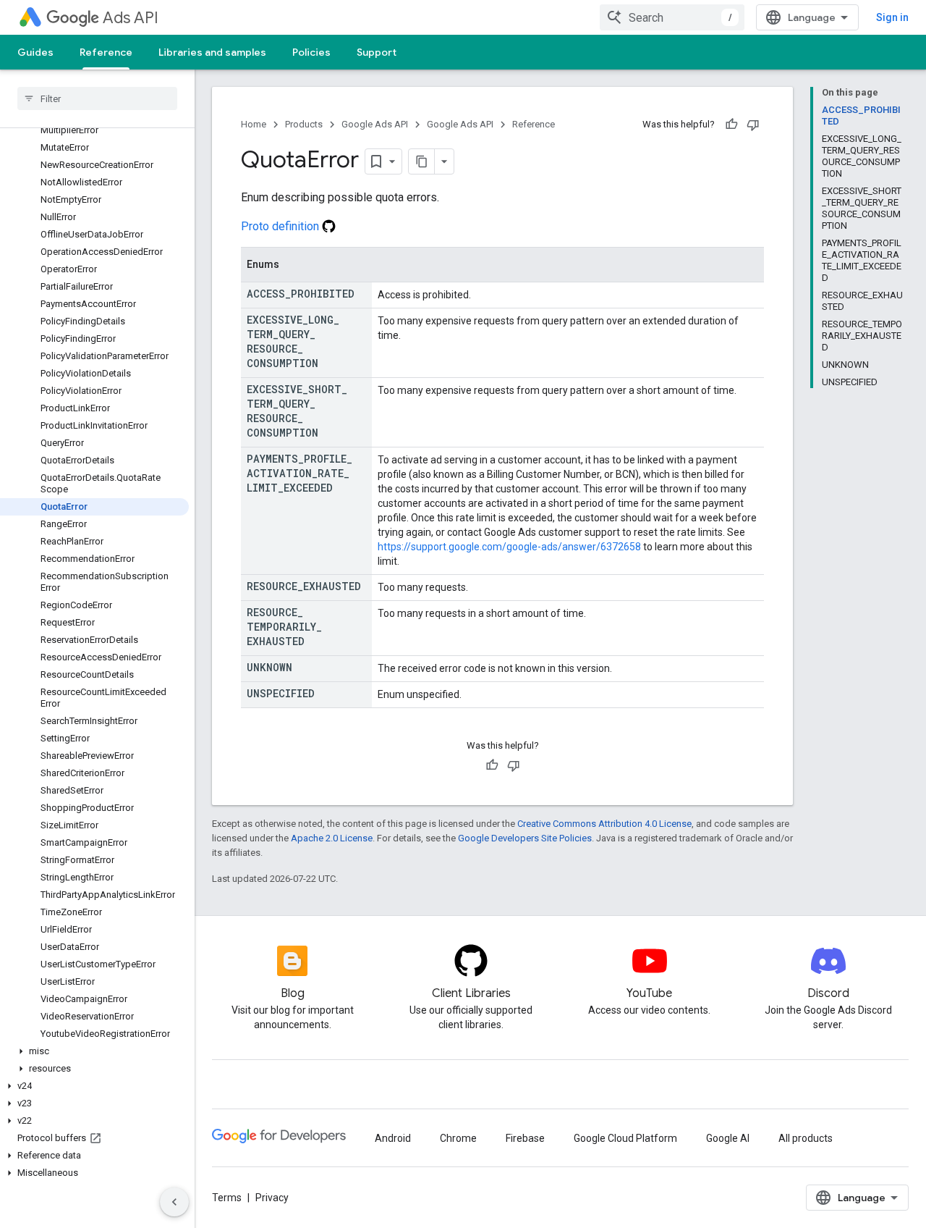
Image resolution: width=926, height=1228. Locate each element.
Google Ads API (374, 124)
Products (304, 124)
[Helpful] (731, 124)
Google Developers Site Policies (525, 838)
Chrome (458, 1138)
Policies (311, 52)
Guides (35, 52)
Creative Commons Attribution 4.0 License (604, 823)
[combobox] (672, 17)
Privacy (272, 1197)
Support (376, 52)
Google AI (727, 1138)
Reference (106, 52)
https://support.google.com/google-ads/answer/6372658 (509, 546)
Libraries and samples (212, 52)
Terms (227, 1197)
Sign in (892, 17)
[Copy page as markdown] (422, 161)
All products (805, 1138)
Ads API (130, 18)
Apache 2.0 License (332, 838)
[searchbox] (97, 98)
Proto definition (281, 226)
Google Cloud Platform (625, 1138)
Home (253, 124)
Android (393, 1138)
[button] (94, 1051)
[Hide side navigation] (174, 1201)
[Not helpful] (753, 124)
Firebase (525, 1138)
